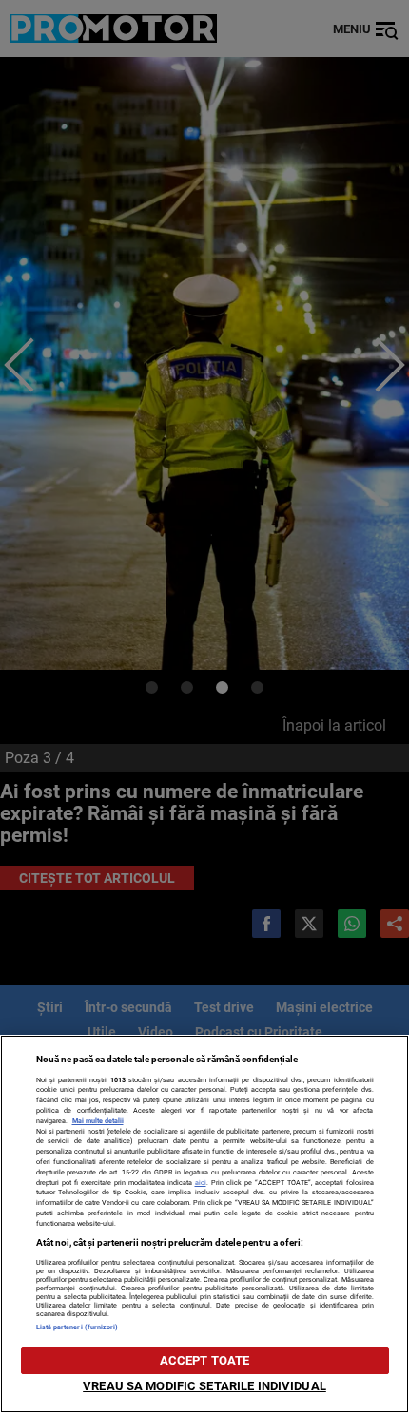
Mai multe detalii (98, 1121)
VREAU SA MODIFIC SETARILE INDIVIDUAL (204, 1386)
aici (200, 1182)
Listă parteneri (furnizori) (77, 1327)
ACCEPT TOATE (205, 1360)
